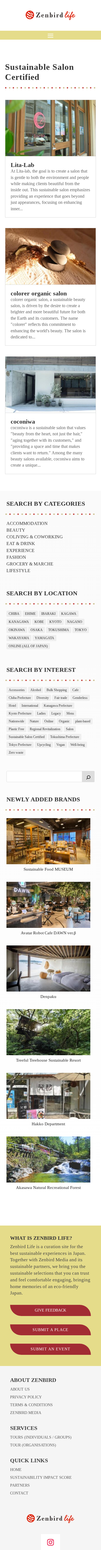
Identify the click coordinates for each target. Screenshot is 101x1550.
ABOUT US (20, 1389)
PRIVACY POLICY (26, 1397)
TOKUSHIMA (58, 630)
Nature (34, 721)
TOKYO (81, 630)
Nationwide (16, 721)
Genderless (80, 698)
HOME (16, 1470)
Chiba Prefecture (20, 698)
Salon (70, 729)
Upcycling (44, 745)
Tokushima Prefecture (64, 737)
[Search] (88, 776)
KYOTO (55, 622)
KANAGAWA (19, 622)
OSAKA (37, 630)
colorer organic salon (39, 293)
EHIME (30, 614)
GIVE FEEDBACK (50, 1310)
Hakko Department (48, 1123)
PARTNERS (20, 1485)
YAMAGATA (44, 638)
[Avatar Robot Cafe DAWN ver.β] (48, 906)
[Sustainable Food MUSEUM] (48, 842)
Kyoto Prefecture (20, 713)
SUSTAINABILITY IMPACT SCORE (41, 1477)
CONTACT (19, 1493)
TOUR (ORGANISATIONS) (33, 1445)
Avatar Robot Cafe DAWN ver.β (48, 932)
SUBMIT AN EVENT (50, 1349)
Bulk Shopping (57, 690)
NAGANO (74, 622)
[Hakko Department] (48, 1097)
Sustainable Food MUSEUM (48, 869)
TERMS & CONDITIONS (31, 1405)
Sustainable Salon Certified (27, 737)
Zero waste (16, 752)
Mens (70, 713)
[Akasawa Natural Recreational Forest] (48, 1160)
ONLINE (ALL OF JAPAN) (28, 646)
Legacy (56, 713)
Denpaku (48, 996)
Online (48, 721)
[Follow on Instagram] (50, 1542)
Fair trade (60, 698)
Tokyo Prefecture (20, 745)
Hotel (12, 706)
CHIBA (14, 614)
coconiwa (23, 421)
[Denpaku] (48, 969)
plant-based (82, 721)
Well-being (77, 745)
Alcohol (35, 690)
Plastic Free (16, 729)
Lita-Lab (22, 164)
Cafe (75, 690)
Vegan (60, 745)
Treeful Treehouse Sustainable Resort (48, 1060)
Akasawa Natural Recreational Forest (48, 1187)
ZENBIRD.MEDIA (25, 1413)
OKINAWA (17, 630)
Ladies (41, 713)
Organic (64, 721)
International (30, 706)
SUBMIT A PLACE (50, 1330)
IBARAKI (48, 614)
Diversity (42, 698)
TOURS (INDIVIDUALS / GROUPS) (41, 1437)
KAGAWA (68, 614)
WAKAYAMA (19, 638)
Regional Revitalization (45, 729)
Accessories (17, 690)
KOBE (39, 622)
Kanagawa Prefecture (58, 706)
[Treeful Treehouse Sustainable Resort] (48, 1033)
